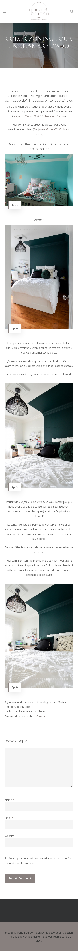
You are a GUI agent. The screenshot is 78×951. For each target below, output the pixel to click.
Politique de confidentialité (24, 936)
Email (9, 818)
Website (9, 836)
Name (9, 800)
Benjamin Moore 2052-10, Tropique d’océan (39, 116)
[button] (5, 11)
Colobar (41, 716)
